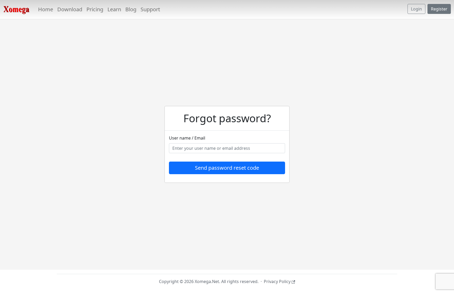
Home (45, 9)
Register (439, 9)
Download (69, 9)
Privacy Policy (277, 281)
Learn (114, 9)
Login (416, 9)
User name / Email (187, 138)
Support (150, 9)
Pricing (94, 9)
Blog (130, 9)
